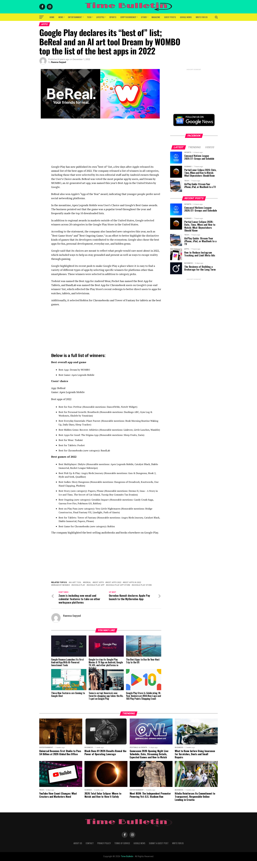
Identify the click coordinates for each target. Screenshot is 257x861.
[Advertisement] (106, 144)
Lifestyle (100, 17)
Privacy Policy (104, 843)
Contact (90, 843)
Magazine (156, 17)
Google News (186, 17)
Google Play (79, 585)
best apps (99, 582)
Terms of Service (122, 843)
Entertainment (75, 17)
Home (52, 17)
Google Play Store (142, 585)
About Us (77, 843)
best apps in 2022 (132, 582)
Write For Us (201, 17)
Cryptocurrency (128, 17)
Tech (89, 17)
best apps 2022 (113, 582)
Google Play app (96, 585)
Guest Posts (170, 17)
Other (144, 17)
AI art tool (75, 582)
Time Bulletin (127, 856)
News (60, 17)
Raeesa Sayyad (58, 62)
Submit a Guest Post (159, 843)
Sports (112, 17)
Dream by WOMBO (61, 585)
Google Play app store (118, 585)
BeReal (87, 582)
